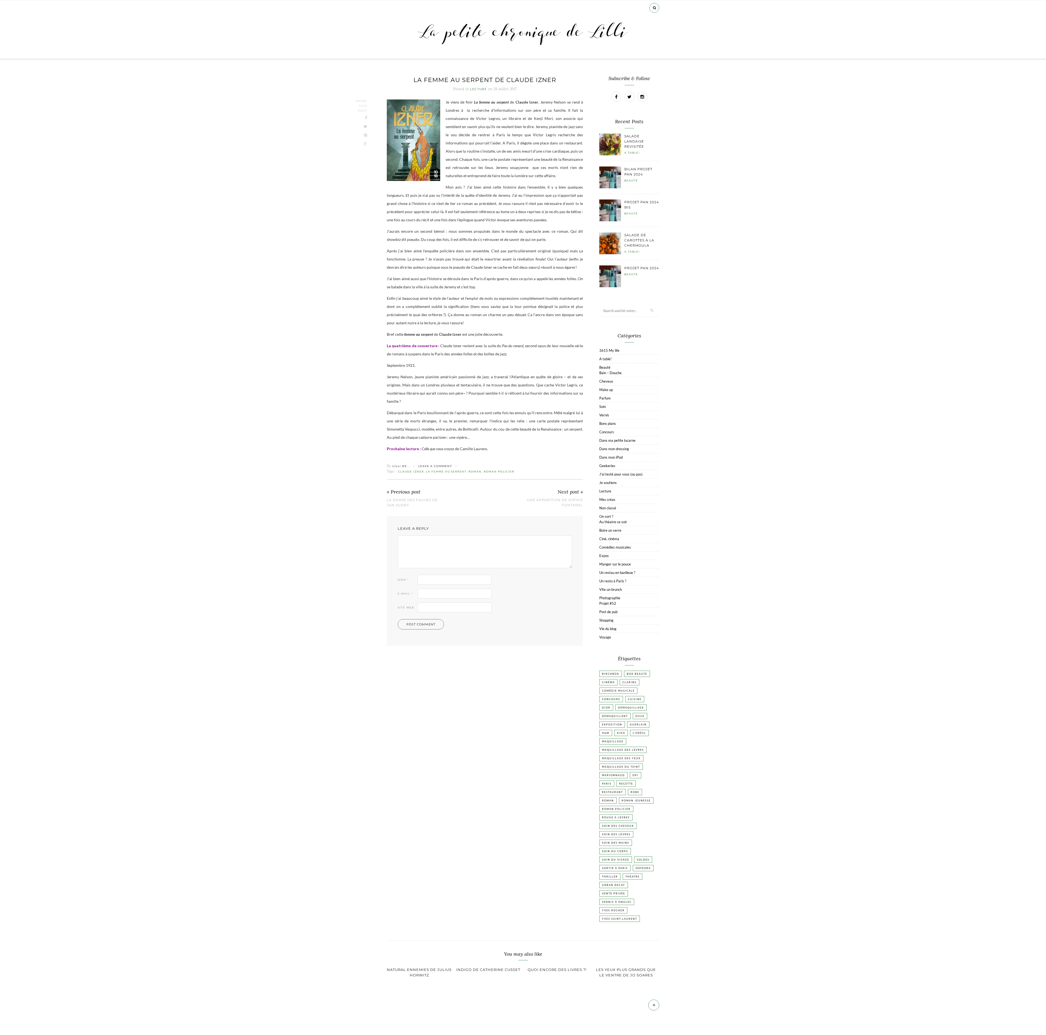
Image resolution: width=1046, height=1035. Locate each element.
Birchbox (610, 673)
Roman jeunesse (636, 800)
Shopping (606, 620)
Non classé (607, 508)
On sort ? (606, 516)
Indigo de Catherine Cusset (488, 969)
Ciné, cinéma (609, 539)
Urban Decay (613, 884)
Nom (403, 579)
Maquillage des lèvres (623, 749)
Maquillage (613, 741)
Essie (639, 716)
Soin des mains (615, 842)
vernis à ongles (616, 901)
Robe (635, 792)
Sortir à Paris (615, 868)
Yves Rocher (613, 910)
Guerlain (638, 724)
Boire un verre (610, 530)
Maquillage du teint (621, 766)
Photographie (609, 598)
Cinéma (608, 682)
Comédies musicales (615, 547)
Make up (606, 390)
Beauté (631, 180)
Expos (604, 555)
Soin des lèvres (616, 834)
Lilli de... (401, 466)
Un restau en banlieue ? (617, 572)
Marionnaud (613, 775)
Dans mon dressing (614, 449)
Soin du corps (615, 851)
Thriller (610, 876)
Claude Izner (411, 471)
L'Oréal (639, 732)
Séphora (643, 868)
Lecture (478, 89)
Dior (606, 707)
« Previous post (404, 492)
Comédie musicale (618, 690)
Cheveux (606, 381)
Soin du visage (615, 859)
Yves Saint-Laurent (619, 918)
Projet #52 (607, 603)
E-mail (405, 593)
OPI (635, 775)
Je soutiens (608, 482)
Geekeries (607, 466)
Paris (607, 783)
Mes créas (607, 499)
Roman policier (499, 471)
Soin (602, 406)
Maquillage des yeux (621, 758)
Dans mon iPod (611, 457)
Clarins (629, 682)
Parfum (605, 398)
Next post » (570, 492)
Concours (606, 432)
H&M (605, 732)
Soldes (643, 859)
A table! (632, 152)
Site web (406, 607)
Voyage (605, 637)
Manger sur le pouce (615, 564)
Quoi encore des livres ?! (557, 969)
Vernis (604, 415)
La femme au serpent (446, 471)
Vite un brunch (610, 589)
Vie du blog (607, 629)
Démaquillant (615, 716)
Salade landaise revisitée (634, 141)
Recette (626, 783)
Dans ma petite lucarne (617, 440)
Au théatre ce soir (613, 522)
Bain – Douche (610, 373)
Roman (475, 471)
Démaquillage (631, 707)
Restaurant (612, 792)
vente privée (613, 893)
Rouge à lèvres (616, 817)
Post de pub (608, 612)
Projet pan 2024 (641, 268)
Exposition (612, 724)
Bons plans (607, 423)
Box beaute (637, 673)
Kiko (621, 732)
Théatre (632, 876)
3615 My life (609, 350)
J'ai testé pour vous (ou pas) (621, 474)
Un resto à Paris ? (612, 581)
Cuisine (634, 699)
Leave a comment (435, 466)
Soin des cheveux (618, 825)
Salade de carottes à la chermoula (639, 240)
